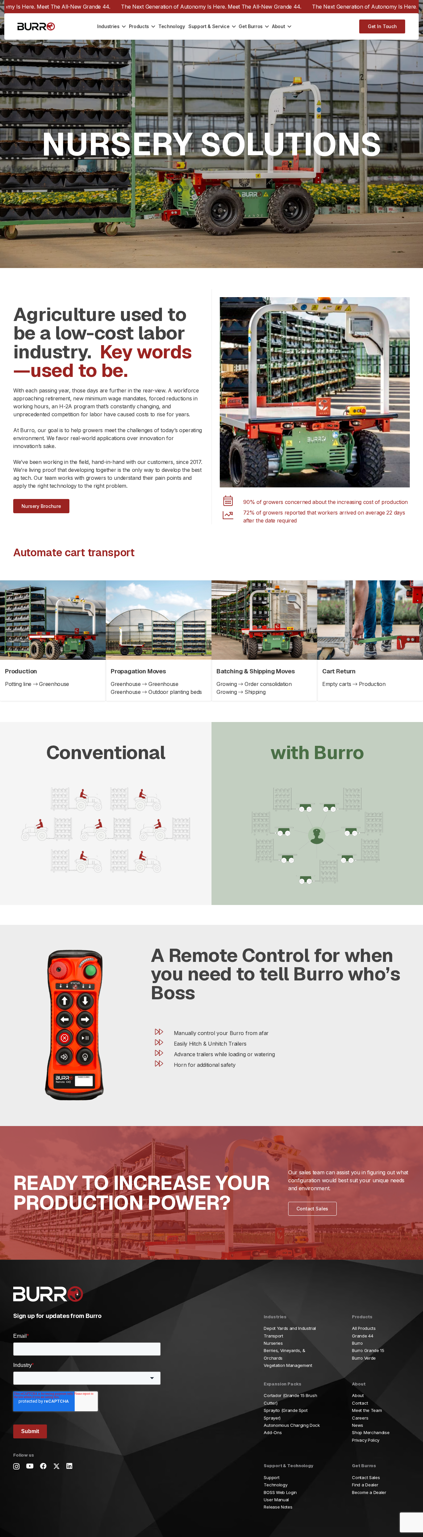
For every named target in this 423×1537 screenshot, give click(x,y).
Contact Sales (366, 1477)
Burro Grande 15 (368, 1350)
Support (271, 1477)
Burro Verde (363, 1358)
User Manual (276, 1499)
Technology (275, 1484)
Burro (357, 1343)
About (358, 1395)
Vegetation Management (288, 1365)
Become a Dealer (369, 1492)
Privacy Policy (365, 1440)
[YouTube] (30, 1466)
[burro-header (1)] (36, 27)
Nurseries (273, 1343)
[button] (123, 26)
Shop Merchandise (370, 1432)
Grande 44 (362, 1335)
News (357, 1425)
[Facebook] (43, 1466)
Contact (360, 1403)
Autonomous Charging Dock (292, 1425)
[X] (56, 1466)
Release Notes (278, 1507)
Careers (360, 1418)
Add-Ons (273, 1432)
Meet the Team (367, 1410)
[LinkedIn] (69, 1466)
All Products (363, 1328)
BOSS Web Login (280, 1492)
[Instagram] (16, 1466)
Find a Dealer (365, 1484)
